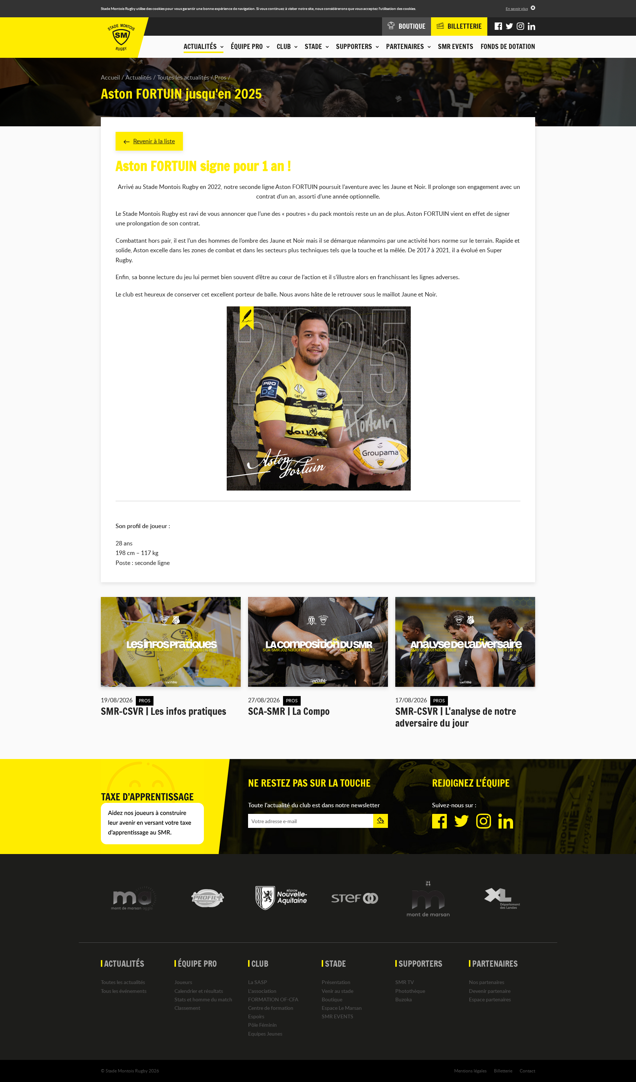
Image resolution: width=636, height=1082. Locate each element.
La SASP (257, 982)
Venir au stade (337, 990)
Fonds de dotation (508, 46)
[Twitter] (509, 26)
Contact (527, 1071)
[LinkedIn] (531, 26)
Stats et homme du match (203, 999)
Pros (220, 77)
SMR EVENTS (455, 46)
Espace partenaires (490, 999)
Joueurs (183, 982)
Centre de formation (270, 1007)
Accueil (110, 77)
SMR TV (404, 982)
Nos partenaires (486, 982)
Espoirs (256, 1016)
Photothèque (410, 990)
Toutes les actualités (183, 77)
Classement (187, 1007)
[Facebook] (498, 26)
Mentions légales (470, 1071)
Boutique (332, 999)
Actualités (139, 77)
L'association (262, 990)
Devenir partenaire (489, 990)
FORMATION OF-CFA (273, 999)
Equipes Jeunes (265, 1033)
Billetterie (503, 1071)
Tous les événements (123, 990)
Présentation (336, 982)
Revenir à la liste (154, 141)
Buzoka (403, 999)
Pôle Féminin (262, 1024)
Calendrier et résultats (198, 990)
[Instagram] (520, 26)
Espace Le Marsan (342, 1007)
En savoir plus (517, 8)
